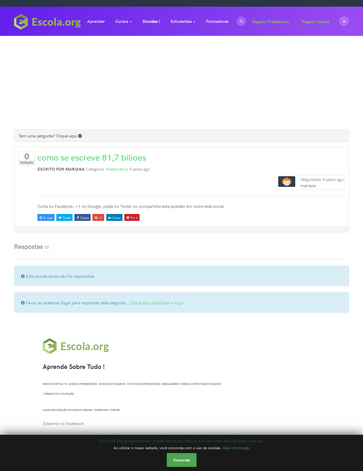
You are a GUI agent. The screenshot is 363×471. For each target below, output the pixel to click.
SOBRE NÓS (101, 410)
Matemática (117, 169)
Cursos (122, 21)
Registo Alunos (316, 21)
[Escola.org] (47, 21)
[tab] (181, 135)
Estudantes (182, 21)
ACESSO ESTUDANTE (112, 383)
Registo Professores (270, 21)
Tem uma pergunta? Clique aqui (48, 135)
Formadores (217, 21)
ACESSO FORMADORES (83, 383)
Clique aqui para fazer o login (156, 302)
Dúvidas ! (151, 21)
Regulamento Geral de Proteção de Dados (191, 383)
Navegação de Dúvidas (180, 108)
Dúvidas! (28, 79)
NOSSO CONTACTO (55, 383)
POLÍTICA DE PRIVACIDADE (144, 383)
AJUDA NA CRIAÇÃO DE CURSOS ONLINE (67, 410)
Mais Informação (236, 447)
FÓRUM (115, 410)
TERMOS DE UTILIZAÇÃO (58, 393)
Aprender (96, 21)
